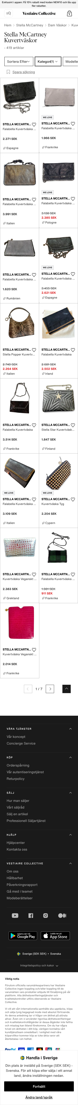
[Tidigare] (28, 689)
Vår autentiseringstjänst (25, 771)
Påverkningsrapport (22, 884)
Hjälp (11, 835)
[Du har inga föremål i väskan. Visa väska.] (69, 13)
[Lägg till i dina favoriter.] (34, 124)
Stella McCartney (29, 25)
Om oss (13, 871)
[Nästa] (50, 689)
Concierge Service (21, 743)
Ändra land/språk (39, 1097)
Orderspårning (18, 765)
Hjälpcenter (16, 842)
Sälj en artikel (17, 813)
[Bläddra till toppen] (66, 689)
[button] (69, 13)
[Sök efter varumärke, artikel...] (8, 13)
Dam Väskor (57, 25)
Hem (7, 25)
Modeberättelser (19, 898)
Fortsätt (39, 1086)
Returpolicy (16, 778)
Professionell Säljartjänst (26, 820)
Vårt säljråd (15, 807)
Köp (10, 757)
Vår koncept (16, 736)
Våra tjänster (19, 729)
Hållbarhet (15, 877)
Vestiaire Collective (25, 863)
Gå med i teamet (19, 891)
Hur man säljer (18, 800)
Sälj (10, 793)
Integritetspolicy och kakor (37, 965)
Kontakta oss (17, 849)
